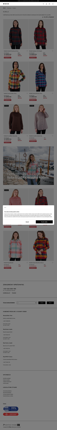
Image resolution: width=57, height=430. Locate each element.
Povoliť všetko (44, 221)
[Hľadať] (43, 4)
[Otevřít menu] (53, 4)
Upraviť (27, 221)
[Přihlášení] (46, 4)
